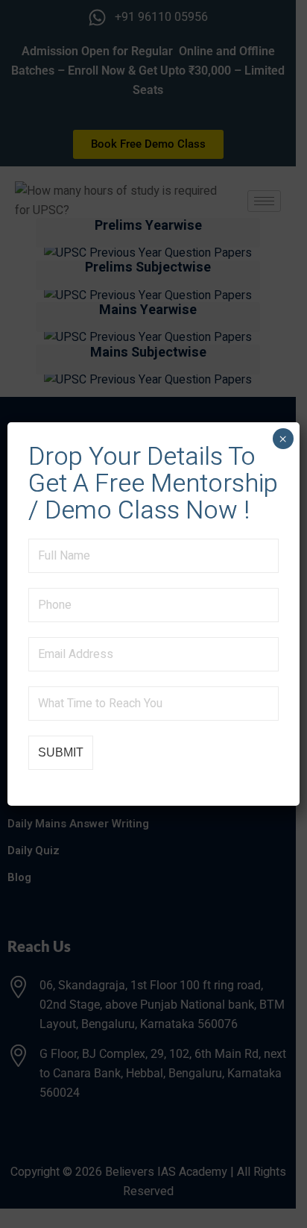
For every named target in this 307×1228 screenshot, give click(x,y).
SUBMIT (60, 752)
